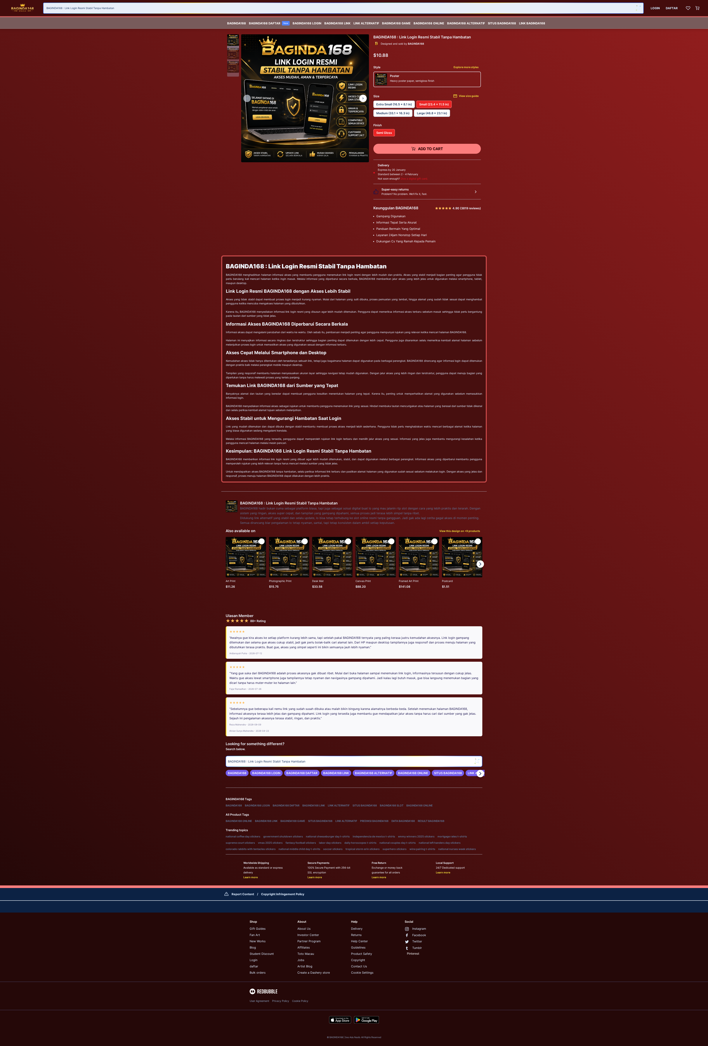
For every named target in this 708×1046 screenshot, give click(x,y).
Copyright (358, 960)
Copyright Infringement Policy (282, 894)
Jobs (300, 960)
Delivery (356, 928)
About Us (303, 928)
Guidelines (358, 947)
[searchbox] (354, 761)
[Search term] (638, 8)
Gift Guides (258, 928)
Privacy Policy (280, 1000)
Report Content (243, 894)
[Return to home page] (22, 8)
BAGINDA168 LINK (337, 23)
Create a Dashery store (313, 972)
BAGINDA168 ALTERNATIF (466, 23)
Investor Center (308, 935)
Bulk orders (258, 972)
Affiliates (303, 947)
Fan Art (255, 935)
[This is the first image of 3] (247, 98)
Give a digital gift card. (414, 178)
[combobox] (343, 8)
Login (253, 960)
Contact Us (359, 966)
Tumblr (417, 948)
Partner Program (309, 941)
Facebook (419, 935)
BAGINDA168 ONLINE (429, 23)
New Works (258, 941)
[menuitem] (236, 22)
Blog (253, 947)
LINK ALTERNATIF (366, 23)
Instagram (419, 928)
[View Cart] (697, 8)
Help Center (359, 941)
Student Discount (262, 954)
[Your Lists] (688, 8)
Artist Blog (304, 966)
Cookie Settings (362, 972)
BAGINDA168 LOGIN (307, 23)
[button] (233, 40)
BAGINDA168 (236, 23)
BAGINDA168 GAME (396, 23)
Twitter (417, 941)
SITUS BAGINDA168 (502, 23)
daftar (254, 966)
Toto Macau (305, 954)
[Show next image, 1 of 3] (363, 98)
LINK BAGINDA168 (532, 23)
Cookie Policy (300, 1000)
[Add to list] (262, 541)
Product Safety (361, 954)
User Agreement (259, 1000)
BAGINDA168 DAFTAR (268, 23)
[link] (237, 773)
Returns (356, 935)
